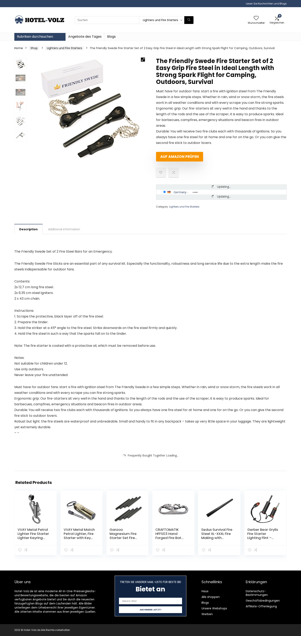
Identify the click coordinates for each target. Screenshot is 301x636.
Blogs (111, 36)
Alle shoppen (210, 597)
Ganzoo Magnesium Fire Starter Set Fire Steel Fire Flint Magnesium (123, 537)
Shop (34, 48)
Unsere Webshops (214, 608)
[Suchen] (189, 20)
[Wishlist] (256, 18)
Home (18, 48)
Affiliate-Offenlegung (261, 606)
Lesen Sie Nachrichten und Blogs (266, 3)
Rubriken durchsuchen (35, 36)
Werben (207, 614)
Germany (180, 192)
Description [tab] (28, 229)
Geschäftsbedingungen (263, 601)
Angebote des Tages (85, 36)
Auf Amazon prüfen (179, 156)
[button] (143, 60)
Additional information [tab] (64, 229)
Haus (204, 591)
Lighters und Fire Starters (64, 48)
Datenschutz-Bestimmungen (257, 593)
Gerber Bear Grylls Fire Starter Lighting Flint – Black (262, 535)
